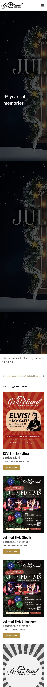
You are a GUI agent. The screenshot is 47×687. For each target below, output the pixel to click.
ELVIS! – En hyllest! (17, 453)
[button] (42, 5)
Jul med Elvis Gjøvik (17, 537)
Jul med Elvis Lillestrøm (20, 621)
